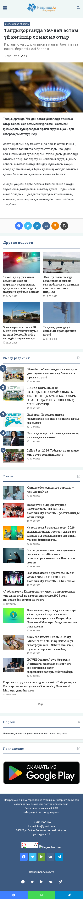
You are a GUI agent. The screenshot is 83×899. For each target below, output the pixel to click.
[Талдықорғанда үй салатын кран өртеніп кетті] (61, 312)
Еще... (41, 704)
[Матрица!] (41, 7)
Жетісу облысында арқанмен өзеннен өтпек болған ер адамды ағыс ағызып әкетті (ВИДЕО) (61, 284)
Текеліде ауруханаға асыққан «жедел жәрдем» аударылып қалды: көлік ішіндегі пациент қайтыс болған (21, 284)
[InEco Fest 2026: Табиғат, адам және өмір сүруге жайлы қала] (13, 456)
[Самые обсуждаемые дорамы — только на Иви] (13, 493)
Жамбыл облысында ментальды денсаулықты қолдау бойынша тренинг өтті (52, 373)
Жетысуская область (17, 24)
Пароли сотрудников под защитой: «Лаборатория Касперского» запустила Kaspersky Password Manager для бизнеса (39, 686)
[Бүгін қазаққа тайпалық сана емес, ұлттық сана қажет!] (13, 438)
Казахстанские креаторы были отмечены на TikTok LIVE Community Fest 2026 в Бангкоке (51, 577)
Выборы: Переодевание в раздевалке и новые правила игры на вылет (53, 419)
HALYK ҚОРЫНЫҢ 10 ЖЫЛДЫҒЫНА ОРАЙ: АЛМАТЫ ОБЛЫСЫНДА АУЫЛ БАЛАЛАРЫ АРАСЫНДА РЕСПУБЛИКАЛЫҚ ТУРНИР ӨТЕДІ (52, 396)
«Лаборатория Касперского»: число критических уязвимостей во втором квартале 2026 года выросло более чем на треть (39, 595)
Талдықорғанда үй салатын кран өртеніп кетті (59, 330)
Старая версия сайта (41, 871)
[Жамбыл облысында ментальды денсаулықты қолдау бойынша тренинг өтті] (13, 374)
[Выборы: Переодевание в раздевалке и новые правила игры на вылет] (13, 420)
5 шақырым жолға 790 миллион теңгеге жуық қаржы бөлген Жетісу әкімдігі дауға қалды (20, 332)
